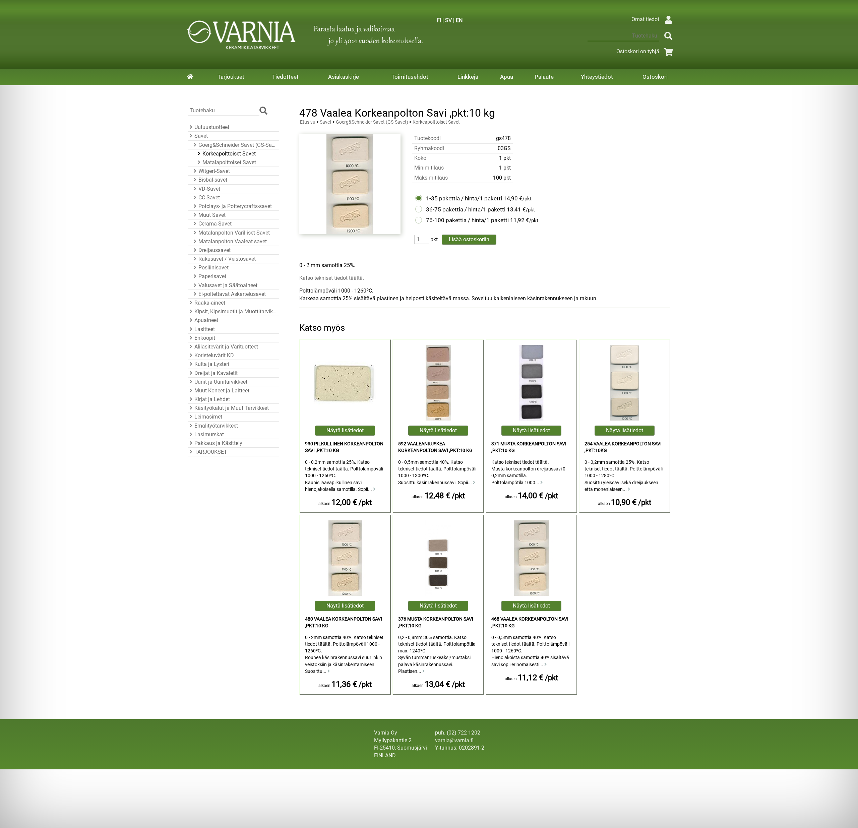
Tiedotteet (285, 76)
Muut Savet (212, 215)
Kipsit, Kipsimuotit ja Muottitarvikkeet (235, 311)
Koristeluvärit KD (214, 355)
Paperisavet (212, 276)
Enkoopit (204, 338)
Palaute (544, 76)
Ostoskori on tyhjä (637, 51)
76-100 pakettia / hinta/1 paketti (467, 220)
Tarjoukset (231, 76)
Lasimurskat (209, 434)
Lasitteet (204, 329)
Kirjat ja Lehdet (212, 399)
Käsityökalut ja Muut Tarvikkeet (231, 408)
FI (439, 20)
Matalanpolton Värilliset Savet (234, 233)
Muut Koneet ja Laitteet (221, 390)
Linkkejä (467, 76)
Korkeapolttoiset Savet (229, 153)
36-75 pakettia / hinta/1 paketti (465, 209)
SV (448, 20)
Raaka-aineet (209, 303)
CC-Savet (209, 197)
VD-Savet (209, 189)
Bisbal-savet (212, 180)
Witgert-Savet (214, 171)
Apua (506, 76)
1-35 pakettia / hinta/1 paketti (464, 198)
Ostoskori (655, 76)
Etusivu (307, 122)
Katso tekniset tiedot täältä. (331, 278)
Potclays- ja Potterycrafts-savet (235, 206)
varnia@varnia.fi (454, 740)
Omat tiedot (645, 19)
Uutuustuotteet (211, 127)
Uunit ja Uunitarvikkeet (220, 382)
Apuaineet (206, 320)
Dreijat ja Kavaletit (216, 373)
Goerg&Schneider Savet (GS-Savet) (237, 145)
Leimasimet (208, 416)
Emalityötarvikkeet (216, 426)
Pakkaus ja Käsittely (218, 443)
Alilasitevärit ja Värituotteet (226, 346)
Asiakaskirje (343, 76)
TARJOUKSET (210, 452)
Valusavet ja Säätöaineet (227, 285)
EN (459, 20)
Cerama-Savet (215, 223)
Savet (201, 136)
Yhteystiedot (597, 76)
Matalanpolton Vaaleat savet (232, 241)
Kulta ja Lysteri (211, 364)
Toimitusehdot (409, 76)
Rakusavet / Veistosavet (227, 259)
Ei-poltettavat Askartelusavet (232, 294)
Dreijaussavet (214, 250)
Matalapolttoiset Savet (229, 162)
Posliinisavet (213, 267)
